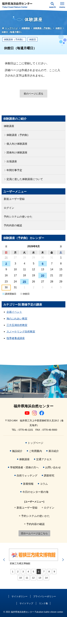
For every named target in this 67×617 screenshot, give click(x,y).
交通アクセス (44, 459)
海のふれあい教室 (17, 318)
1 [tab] (12, 571)
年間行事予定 (14, 170)
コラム (44, 483)
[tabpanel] (33, 556)
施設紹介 (17, 451)
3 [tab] (23, 571)
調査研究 (49, 475)
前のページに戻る (33, 93)
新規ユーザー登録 (14, 199)
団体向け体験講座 (17, 152)
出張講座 (12, 161)
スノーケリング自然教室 (21, 331)
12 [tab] (33, 577)
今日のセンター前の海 (35, 492)
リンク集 (43, 603)
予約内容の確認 (13, 225)
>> (61, 246)
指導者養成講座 (16, 338)
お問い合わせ (53, 467)
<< (6, 246)
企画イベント (14, 312)
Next (62, 559)
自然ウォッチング (27, 475)
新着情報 (28, 483)
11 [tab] (27, 577)
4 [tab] (28, 571)
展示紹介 (53, 451)
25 (24, 281)
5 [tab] (33, 571)
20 (42, 275)
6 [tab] (38, 571)
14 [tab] (46, 577)
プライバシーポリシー (44, 596)
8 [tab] (49, 571)
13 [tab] (40, 577)
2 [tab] (18, 571)
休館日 (32, 39)
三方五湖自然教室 (17, 325)
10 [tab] (20, 577)
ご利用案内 (35, 451)
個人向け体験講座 (17, 143)
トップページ (35, 443)
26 (6, 257)
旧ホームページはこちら (34, 533)
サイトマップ (26, 603)
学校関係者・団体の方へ (24, 467)
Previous (4, 559)
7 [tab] (44, 571)
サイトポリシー (19, 596)
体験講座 (9, 126)
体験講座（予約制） (14, 39)
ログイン (9, 207)
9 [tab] (54, 571)
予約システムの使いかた (18, 216)
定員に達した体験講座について (25, 179)
